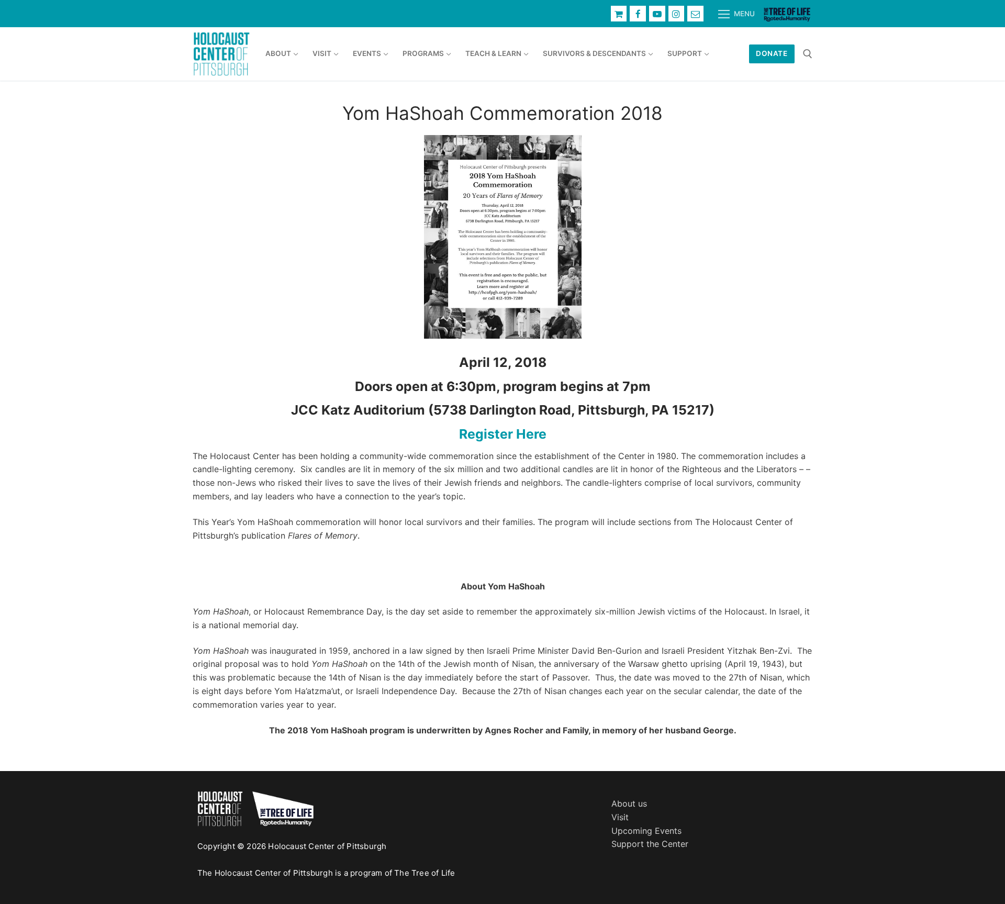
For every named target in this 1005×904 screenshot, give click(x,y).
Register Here (502, 434)
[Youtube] (657, 14)
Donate (771, 53)
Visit (620, 817)
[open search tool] (807, 54)
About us (629, 803)
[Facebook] (638, 14)
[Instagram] (676, 14)
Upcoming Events (646, 830)
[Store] (619, 14)
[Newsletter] (695, 14)
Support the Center (649, 844)
